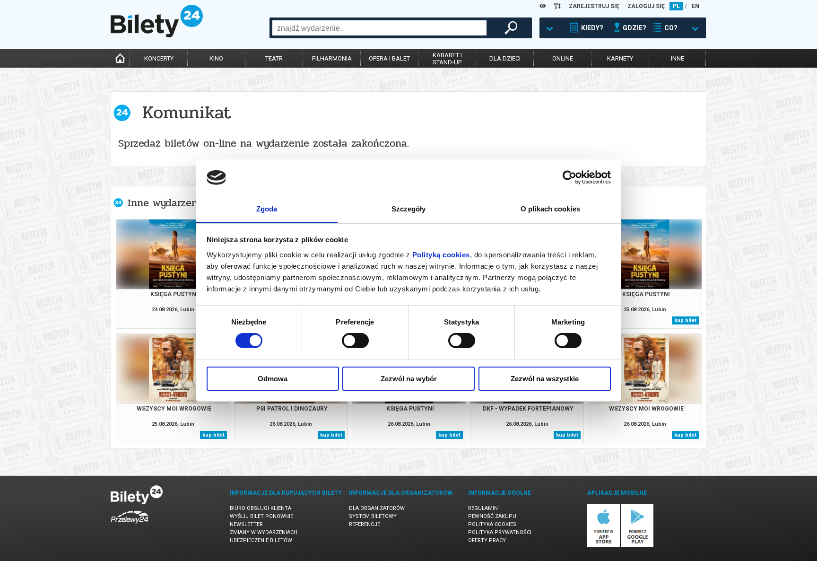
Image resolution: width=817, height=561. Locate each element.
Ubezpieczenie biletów (261, 540)
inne (677, 58)
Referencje (364, 524)
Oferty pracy (487, 540)
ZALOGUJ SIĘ (646, 6)
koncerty (159, 58)
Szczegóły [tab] (408, 209)
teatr (274, 58)
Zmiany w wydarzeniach (263, 532)
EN (695, 6)
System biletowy (373, 516)
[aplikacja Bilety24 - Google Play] (637, 545)
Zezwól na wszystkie (545, 379)
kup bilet (685, 320)
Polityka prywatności (499, 532)
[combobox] (379, 28)
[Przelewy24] (129, 525)
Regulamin (483, 508)
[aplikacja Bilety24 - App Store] (603, 545)
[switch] (355, 340)
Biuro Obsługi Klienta (260, 508)
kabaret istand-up (447, 59)
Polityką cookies (441, 255)
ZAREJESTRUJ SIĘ (594, 6)
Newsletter (246, 524)
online (562, 58)
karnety (620, 58)
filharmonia (332, 58)
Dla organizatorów (377, 508)
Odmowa (272, 379)
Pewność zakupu (492, 516)
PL (676, 6)
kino (216, 58)
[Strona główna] (157, 35)
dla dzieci (505, 58)
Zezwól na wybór (409, 379)
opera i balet (389, 58)
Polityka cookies (492, 524)
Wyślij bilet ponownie (261, 516)
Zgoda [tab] (267, 209)
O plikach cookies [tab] (550, 209)
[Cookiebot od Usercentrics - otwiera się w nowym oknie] (569, 177)
